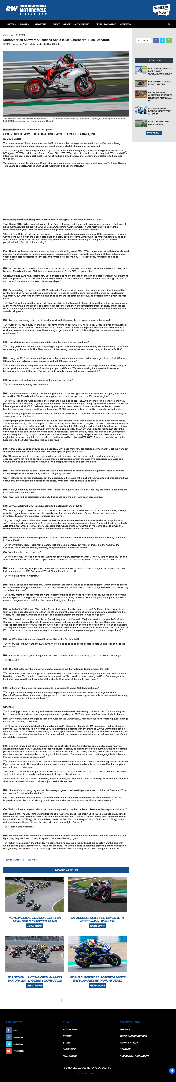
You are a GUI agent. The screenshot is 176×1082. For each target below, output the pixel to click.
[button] (169, 24)
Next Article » (33, 859)
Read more (34, 925)
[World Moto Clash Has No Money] (141, 123)
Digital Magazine (106, 24)
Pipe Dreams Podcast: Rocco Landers (159, 83)
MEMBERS (125, 24)
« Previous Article (12, 859)
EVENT (56, 24)
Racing (24, 24)
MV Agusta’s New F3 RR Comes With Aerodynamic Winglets (97, 919)
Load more (153, 133)
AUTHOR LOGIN (86, 1073)
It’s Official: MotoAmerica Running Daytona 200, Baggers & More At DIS (35, 979)
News (10, 24)
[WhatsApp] (169, 40)
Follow (53, 1037)
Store (67, 24)
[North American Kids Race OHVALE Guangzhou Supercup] (141, 70)
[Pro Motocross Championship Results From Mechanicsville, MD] (141, 94)
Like (54, 1030)
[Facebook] (156, 40)
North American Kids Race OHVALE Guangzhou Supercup (160, 71)
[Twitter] (162, 40)
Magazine (40, 24)
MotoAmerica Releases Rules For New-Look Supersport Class (35, 919)
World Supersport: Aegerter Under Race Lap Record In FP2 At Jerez (97, 979)
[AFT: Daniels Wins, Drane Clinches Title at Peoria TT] (141, 110)
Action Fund (81, 24)
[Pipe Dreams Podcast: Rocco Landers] (141, 83)
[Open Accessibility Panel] (172, 1071)
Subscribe (51, 1051)
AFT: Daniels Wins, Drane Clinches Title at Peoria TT (159, 111)
